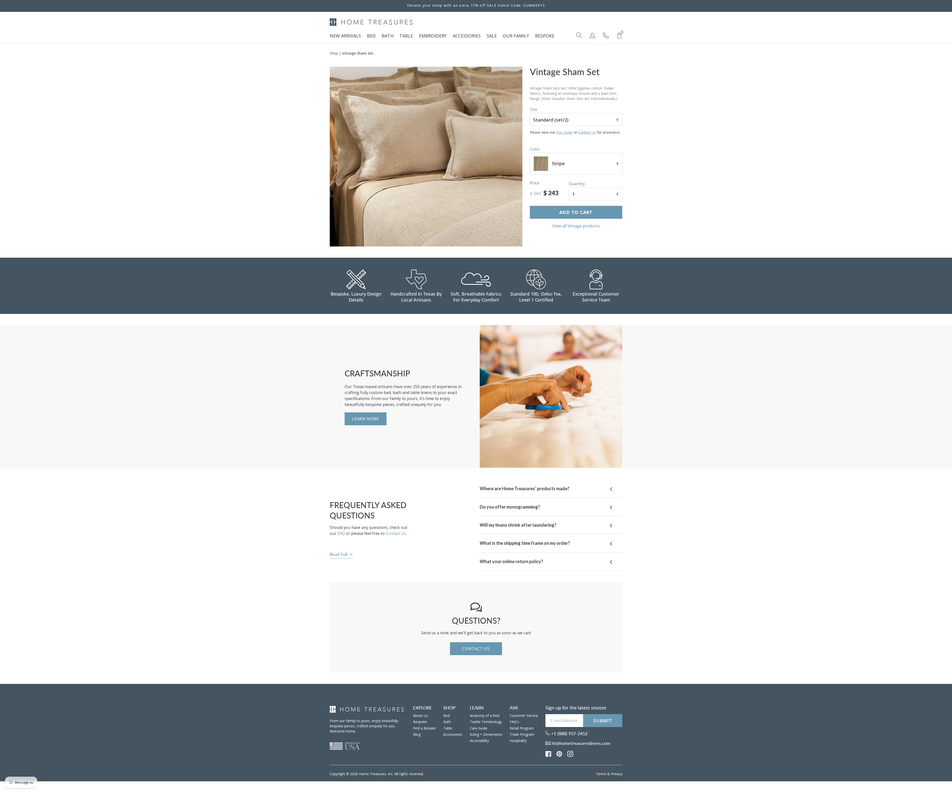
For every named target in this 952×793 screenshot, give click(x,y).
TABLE (406, 36)
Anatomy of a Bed (484, 715)
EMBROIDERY (433, 36)
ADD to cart (576, 212)
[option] (426, 156)
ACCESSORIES (467, 36)
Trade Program (522, 734)
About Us (420, 715)
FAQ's (514, 721)
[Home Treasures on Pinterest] (559, 753)
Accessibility (479, 740)
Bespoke (420, 721)
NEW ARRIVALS (345, 36)
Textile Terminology (486, 721)
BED (371, 36)
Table (447, 728)
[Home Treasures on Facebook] (548, 753)
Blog (416, 734)
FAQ (341, 533)
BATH (387, 36)
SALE (492, 36)
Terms (601, 773)
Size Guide (564, 132)
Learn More (365, 419)
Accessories (452, 734)
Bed (446, 715)
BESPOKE (544, 36)
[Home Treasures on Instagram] (570, 753)
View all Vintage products (576, 226)
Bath (447, 721)
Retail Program (522, 728)
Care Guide (478, 728)
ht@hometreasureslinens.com (580, 743)
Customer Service (524, 715)
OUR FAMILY (516, 36)
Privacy (616, 773)
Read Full (339, 554)
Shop (334, 53)
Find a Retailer (424, 728)
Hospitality (518, 740)
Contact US (476, 648)
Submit (602, 721)
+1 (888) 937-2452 (569, 733)
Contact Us (587, 132)
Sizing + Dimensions (486, 734)
